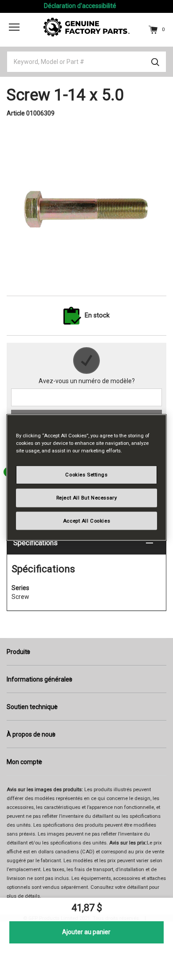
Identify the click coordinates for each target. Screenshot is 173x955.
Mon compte (24, 761)
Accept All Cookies (86, 520)
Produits (18, 651)
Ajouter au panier (86, 931)
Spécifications (35, 543)
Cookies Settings (86, 474)
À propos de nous (31, 734)
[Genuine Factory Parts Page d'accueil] (86, 26)
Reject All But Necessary (86, 497)
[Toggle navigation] (14, 27)
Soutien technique (32, 706)
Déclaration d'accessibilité (80, 5)
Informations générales (39, 679)
